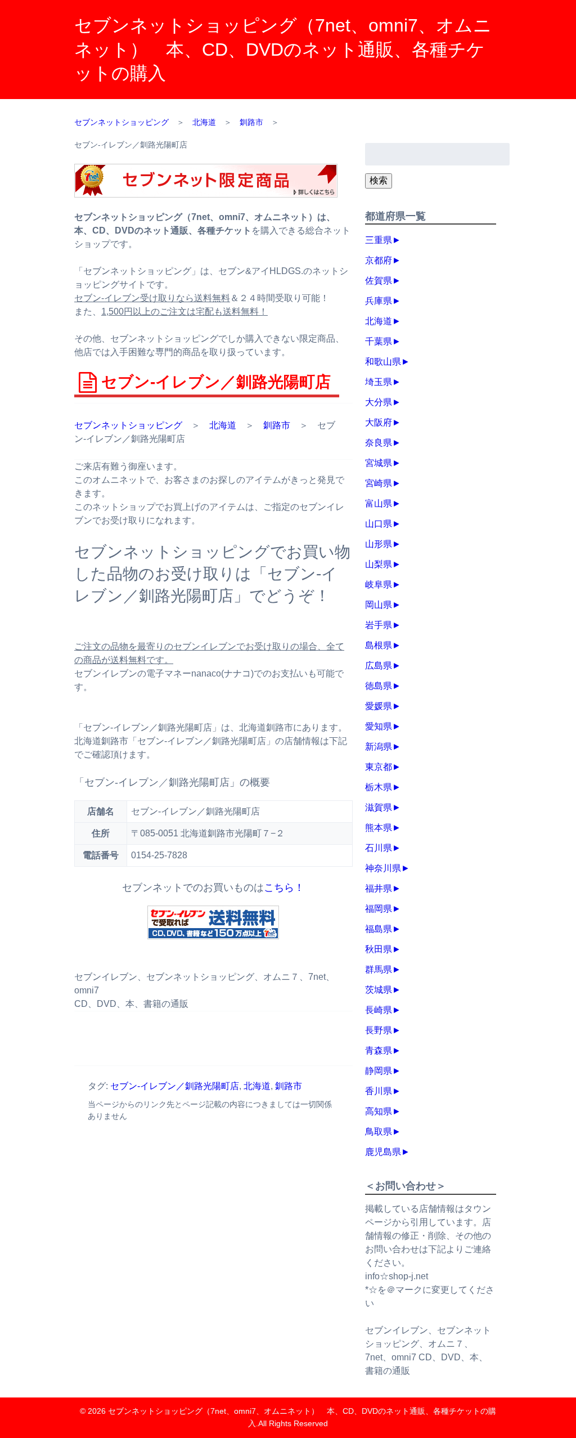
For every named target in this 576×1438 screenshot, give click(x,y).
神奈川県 (383, 868)
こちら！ (284, 887)
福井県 (378, 888)
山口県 (378, 523)
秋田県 (378, 949)
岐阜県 (378, 584)
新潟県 (378, 746)
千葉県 (378, 341)
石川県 (378, 848)
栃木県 (378, 787)
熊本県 (378, 827)
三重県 (378, 240)
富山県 (378, 503)
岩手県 (378, 625)
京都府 (378, 260)
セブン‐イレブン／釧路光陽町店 (174, 1086)
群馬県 (378, 969)
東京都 (378, 767)
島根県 (378, 645)
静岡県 (378, 1071)
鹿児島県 (383, 1152)
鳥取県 (378, 1131)
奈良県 (378, 442)
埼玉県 (378, 382)
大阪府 (378, 422)
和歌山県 (383, 361)
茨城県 (378, 989)
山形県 (378, 544)
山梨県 (378, 564)
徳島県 (378, 686)
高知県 (378, 1111)
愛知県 (378, 726)
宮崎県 (378, 483)
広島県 (378, 665)
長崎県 (378, 1010)
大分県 (378, 402)
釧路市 (276, 425)
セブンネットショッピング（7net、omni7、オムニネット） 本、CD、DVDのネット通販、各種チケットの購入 (283, 49)
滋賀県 (378, 807)
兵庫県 (378, 301)
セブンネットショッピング (128, 425)
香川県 (378, 1091)
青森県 (378, 1050)
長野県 (378, 1030)
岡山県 (378, 605)
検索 (379, 180)
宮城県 (378, 463)
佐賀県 (378, 280)
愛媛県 (378, 706)
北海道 (222, 425)
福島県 (378, 929)
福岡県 (378, 908)
